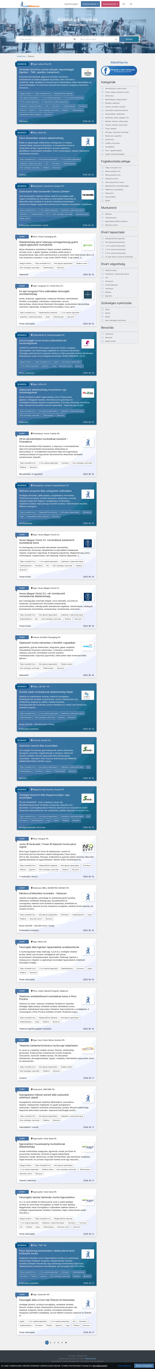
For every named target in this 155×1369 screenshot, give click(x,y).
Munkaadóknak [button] (110, 4)
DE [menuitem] (131, 4)
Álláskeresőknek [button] (90, 4)
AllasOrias (21, 56)
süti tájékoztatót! (100, 1366)
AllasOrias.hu (90, 1358)
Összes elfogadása (144, 1366)
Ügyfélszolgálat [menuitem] (71, 4)
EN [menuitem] (124, 4)
